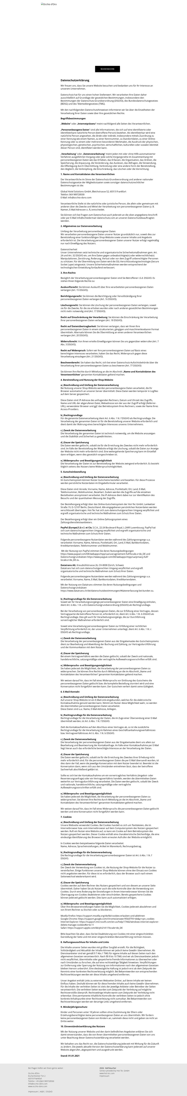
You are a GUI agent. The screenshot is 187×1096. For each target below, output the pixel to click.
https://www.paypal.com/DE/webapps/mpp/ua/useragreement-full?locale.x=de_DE (103, 553)
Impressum (33, 1091)
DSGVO (49, 1091)
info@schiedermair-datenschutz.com (96, 217)
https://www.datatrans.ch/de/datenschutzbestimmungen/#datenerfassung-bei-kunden (105, 590)
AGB (42, 1091)
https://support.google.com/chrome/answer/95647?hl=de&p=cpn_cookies (116, 918)
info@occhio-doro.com (37, 1083)
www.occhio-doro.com (37, 1086)
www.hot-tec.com (107, 1073)
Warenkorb (107, 69)
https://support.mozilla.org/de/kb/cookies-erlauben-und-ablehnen (110, 915)
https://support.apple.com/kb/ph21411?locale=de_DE (95, 927)
